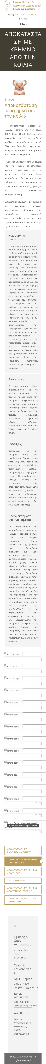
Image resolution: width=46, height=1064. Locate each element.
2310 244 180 (21, 983)
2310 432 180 (21, 1002)
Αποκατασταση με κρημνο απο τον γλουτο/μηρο (22, 889)
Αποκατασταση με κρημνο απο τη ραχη (22, 871)
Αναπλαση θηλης (17, 880)
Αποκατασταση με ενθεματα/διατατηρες (19, 850)
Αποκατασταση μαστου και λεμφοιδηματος (22, 900)
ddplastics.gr (25, 1056)
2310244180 (19, 15)
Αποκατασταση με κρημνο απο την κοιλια (22, 861)
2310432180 (32, 15)
